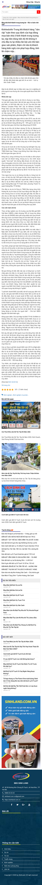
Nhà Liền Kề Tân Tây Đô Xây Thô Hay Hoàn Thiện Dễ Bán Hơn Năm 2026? (20, 474)
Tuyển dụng (8, 859)
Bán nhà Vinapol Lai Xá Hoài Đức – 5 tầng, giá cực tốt (19, 534)
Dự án (6, 852)
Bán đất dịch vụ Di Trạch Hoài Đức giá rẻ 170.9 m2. (18, 554)
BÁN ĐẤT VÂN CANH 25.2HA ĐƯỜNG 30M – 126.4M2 (19, 557)
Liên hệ (6, 869)
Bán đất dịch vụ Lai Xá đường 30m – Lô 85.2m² (17, 560)
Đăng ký (37, 2)
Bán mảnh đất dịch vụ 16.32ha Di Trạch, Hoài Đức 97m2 (20, 546)
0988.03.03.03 (10, 793)
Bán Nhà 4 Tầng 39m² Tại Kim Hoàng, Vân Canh (18, 575)
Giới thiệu (7, 849)
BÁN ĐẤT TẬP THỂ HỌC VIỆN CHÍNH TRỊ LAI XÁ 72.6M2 (20, 540)
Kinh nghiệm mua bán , (20, 395)
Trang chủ (6, 17)
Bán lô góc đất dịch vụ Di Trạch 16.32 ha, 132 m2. (18, 563)
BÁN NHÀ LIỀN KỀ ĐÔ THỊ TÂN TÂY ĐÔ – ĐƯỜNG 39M (19, 566)
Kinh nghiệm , (8, 395)
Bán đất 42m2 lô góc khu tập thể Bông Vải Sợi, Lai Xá (19, 543)
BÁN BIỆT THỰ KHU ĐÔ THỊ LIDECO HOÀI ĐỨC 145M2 (19, 569)
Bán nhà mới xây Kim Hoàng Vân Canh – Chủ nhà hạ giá (20, 572)
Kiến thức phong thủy (11, 866)
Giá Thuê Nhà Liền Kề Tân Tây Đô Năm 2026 (16, 432)
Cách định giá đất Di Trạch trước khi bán (15, 515)
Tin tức (6, 856)
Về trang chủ (6, 385)
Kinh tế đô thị (13, 382)
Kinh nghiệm (13, 17)
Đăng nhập (29, 2)
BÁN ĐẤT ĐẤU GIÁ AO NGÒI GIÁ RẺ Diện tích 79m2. (18, 537)
